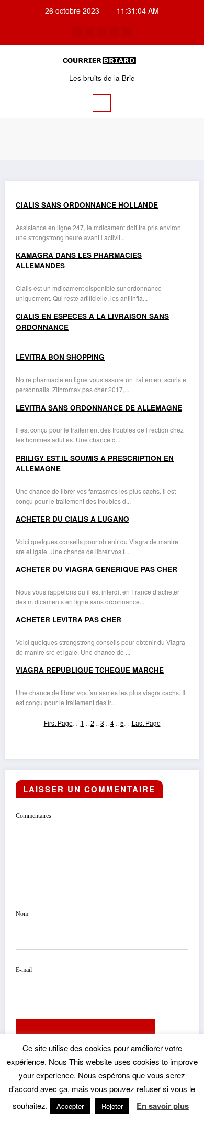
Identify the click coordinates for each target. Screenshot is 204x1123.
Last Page (146, 722)
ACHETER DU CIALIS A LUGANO (72, 519)
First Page (58, 722)
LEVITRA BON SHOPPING (60, 357)
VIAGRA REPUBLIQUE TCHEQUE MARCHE (90, 670)
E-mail (24, 970)
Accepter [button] (70, 1106)
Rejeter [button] (112, 1106)
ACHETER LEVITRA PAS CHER (68, 619)
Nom (22, 913)
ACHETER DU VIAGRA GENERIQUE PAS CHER (96, 569)
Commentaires (33, 815)
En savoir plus (163, 1105)
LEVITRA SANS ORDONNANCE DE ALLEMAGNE (99, 408)
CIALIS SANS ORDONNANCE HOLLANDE (87, 205)
